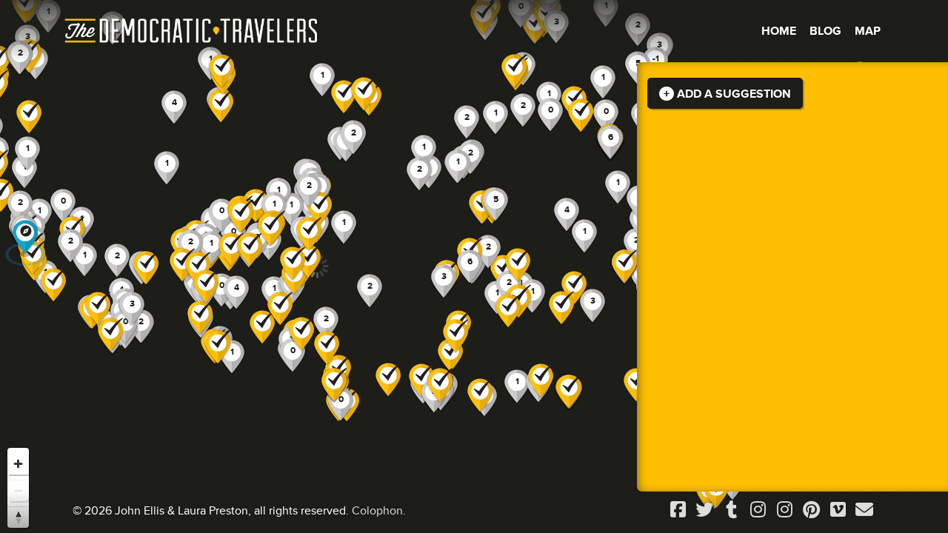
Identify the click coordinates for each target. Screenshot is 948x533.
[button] (566, 215)
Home (778, 31)
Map (868, 31)
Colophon (377, 510)
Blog (825, 31)
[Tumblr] (731, 510)
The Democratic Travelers (191, 31)
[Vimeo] (838, 510)
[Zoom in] (18, 464)
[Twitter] (704, 510)
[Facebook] (678, 510)
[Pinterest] (811, 510)
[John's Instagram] (758, 510)
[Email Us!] (864, 510)
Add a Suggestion (732, 94)
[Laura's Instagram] (784, 510)
